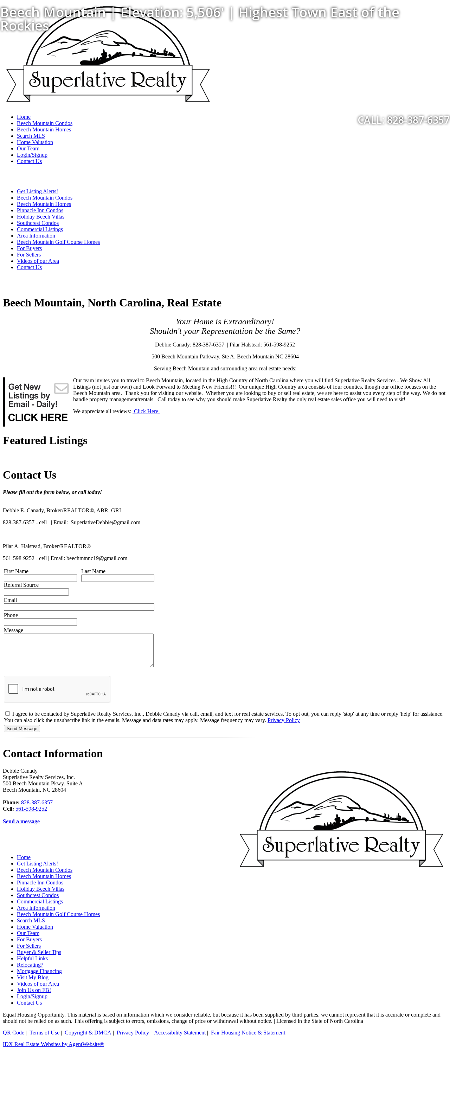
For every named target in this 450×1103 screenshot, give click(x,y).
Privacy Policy (284, 720)
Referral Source (21, 585)
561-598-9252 (31, 809)
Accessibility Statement (180, 1033)
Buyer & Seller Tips (39, 952)
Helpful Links (32, 958)
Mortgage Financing (39, 971)
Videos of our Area (38, 261)
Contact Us (29, 161)
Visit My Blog (33, 977)
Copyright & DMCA (88, 1033)
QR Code (13, 1033)
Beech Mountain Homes (44, 204)
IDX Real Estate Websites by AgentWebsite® (53, 1044)
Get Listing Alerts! (37, 191)
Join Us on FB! (34, 990)
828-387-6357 (37, 802)
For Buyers (29, 248)
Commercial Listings (40, 229)
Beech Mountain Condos (44, 198)
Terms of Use (44, 1033)
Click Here (146, 411)
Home (24, 857)
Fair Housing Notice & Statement (248, 1033)
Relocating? (30, 965)
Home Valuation (35, 142)
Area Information (36, 236)
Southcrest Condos (38, 223)
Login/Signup (32, 155)
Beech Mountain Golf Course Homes (58, 242)
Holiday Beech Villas (40, 217)
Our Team (28, 148)
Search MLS (31, 136)
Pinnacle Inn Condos (40, 210)
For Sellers (29, 255)
